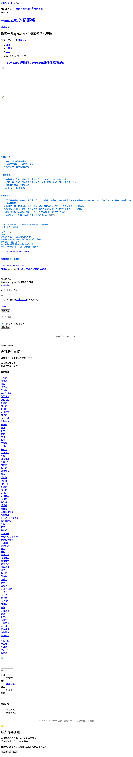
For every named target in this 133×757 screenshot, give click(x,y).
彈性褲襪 (5, 611)
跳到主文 (5, 27)
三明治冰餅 (6, 393)
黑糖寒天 (5, 534)
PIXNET (47, 721)
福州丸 (4, 449)
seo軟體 (4, 543)
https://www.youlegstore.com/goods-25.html (16, 251)
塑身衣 (4, 644)
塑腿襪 (36, 269)
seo (2, 638)
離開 (15, 752)
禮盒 (3, 428)
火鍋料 (4, 446)
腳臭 (3, 384)
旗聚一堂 (5, 421)
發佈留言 (5, 327)
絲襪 (30, 269)
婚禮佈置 (5, 558)
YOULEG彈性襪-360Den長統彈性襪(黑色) (35, 62)
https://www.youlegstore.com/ (13, 265)
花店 (3, 551)
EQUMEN (5, 650)
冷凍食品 (5, 453)
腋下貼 (4, 406)
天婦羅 (4, 443)
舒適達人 (5, 632)
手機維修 (5, 623)
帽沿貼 (4, 468)
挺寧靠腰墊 (6, 521)
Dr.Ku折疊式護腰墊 (10, 518)
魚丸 (3, 440)
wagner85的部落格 (18, 20)
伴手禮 (4, 431)
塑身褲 (4, 647)
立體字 (4, 579)
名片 (8, 51)
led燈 (3, 592)
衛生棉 (4, 626)
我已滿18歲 (6, 752)
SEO (3, 548)
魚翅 (3, 456)
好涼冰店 (5, 396)
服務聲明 (91, 721)
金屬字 (4, 586)
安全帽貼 (5, 400)
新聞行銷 (5, 641)
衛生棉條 (5, 629)
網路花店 (5, 555)
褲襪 (26, 269)
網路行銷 (5, 636)
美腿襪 (43, 269)
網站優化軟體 (7, 540)
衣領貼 (4, 378)
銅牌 (3, 583)
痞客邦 (19, 299)
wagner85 (5, 285)
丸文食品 (5, 418)
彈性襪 (4, 259)
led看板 (4, 601)
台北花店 (5, 564)
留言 (25, 299)
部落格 (9, 48)
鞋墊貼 (4, 415)
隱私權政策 (81, 721)
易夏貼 (4, 403)
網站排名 (5, 546)
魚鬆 (3, 434)
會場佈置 (5, 561)
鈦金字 (4, 598)
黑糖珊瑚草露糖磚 (9, 537)
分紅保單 (5, 515)
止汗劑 (4, 409)
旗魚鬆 (4, 425)
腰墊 (3, 527)
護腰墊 (4, 530)
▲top (3, 306)
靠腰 (3, 524)
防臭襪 (4, 390)
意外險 (4, 509)
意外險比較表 (7, 512)
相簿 (8, 45)
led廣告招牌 (6, 589)
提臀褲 (4, 653)
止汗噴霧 (5, 412)
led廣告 (4, 595)
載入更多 (5, 311)
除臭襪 (4, 387)
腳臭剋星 (5, 381)
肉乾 (3, 437)
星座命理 (22, 40)
